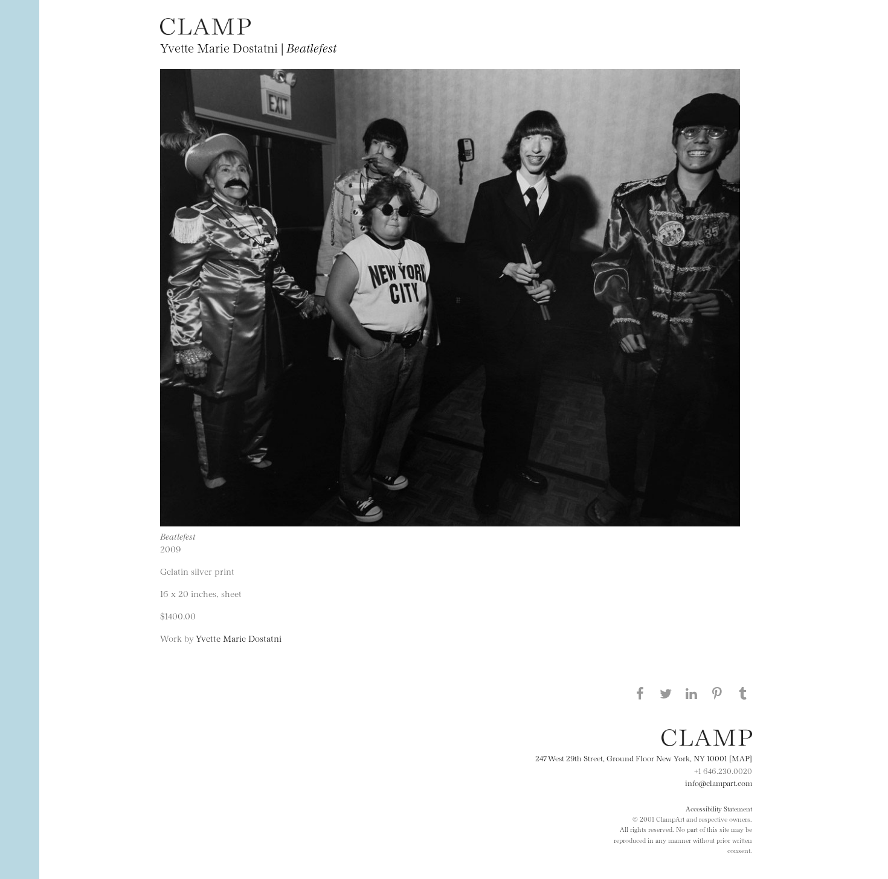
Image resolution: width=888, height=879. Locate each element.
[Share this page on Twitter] (666, 693)
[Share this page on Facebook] (640, 693)
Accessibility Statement (719, 808)
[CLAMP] (205, 31)
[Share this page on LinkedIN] (692, 693)
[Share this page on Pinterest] (717, 693)
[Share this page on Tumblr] (743, 693)
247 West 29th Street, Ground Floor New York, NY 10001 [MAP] (643, 757)
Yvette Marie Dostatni (239, 638)
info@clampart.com (718, 782)
